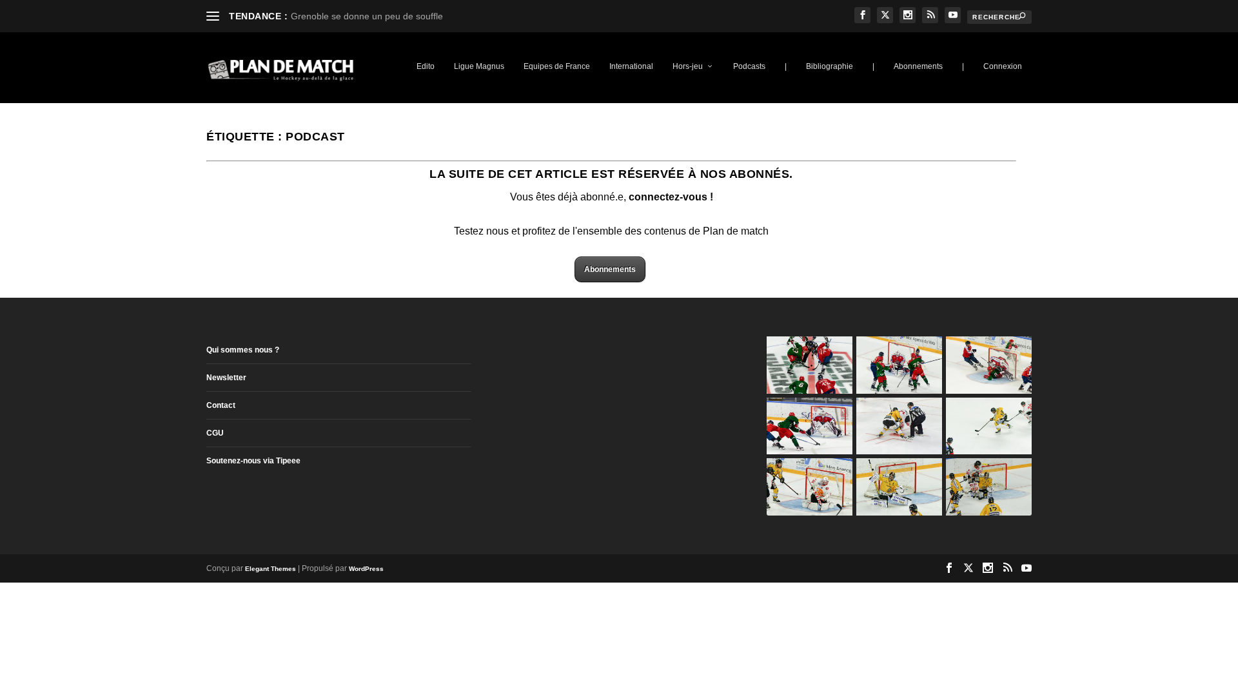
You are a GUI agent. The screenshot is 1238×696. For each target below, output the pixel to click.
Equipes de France (557, 66)
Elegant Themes (270, 568)
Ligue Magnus (479, 66)
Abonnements (918, 66)
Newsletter (226, 377)
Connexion (1002, 66)
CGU (215, 433)
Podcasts (749, 66)
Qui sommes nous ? (242, 349)
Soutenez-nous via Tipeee (253, 460)
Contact (220, 405)
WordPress (366, 568)
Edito (426, 66)
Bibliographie (829, 66)
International (631, 66)
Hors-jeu (688, 66)
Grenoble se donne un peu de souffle (367, 16)
